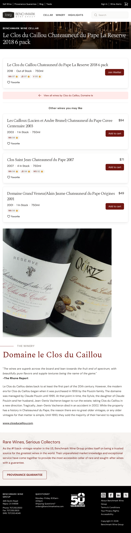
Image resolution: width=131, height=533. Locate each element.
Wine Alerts (115, 4)
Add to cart (114, 133)
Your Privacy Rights (110, 510)
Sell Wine (7, 4)
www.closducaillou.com (18, 423)
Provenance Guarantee (25, 4)
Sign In (104, 4)
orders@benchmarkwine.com (49, 506)
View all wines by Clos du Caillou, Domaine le (68, 95)
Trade (49, 4)
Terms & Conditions (110, 507)
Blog (41, 4)
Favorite (15, 82)
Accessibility (107, 514)
